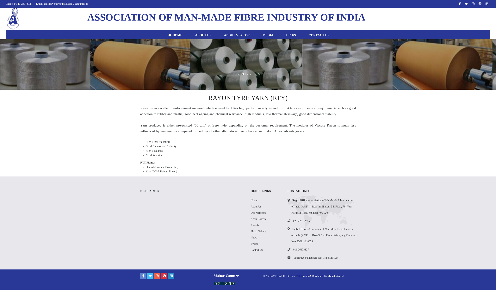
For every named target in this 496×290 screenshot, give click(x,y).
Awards (255, 225)
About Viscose (237, 35)
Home (177, 35)
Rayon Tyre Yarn (253, 74)
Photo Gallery (258, 231)
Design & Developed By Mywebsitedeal (322, 276)
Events (254, 243)
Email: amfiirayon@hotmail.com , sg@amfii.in (62, 3)
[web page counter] (224, 283)
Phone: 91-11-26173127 (19, 3)
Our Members (258, 212)
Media (268, 35)
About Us (203, 35)
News (254, 237)
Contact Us (319, 35)
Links (291, 35)
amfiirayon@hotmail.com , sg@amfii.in (316, 257)
